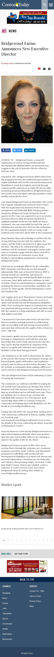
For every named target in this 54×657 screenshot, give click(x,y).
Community (7, 624)
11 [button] (47, 540)
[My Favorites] (39, 68)
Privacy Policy (35, 601)
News (13, 31)
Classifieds (7, 613)
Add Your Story (21, 553)
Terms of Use (35, 596)
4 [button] (17, 540)
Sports (5, 619)
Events (5, 603)
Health (5, 629)
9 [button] (39, 540)
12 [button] (52, 540)
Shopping (6, 593)
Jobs (5, 608)
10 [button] (43, 540)
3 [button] (12, 540)
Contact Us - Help (37, 591)
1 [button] (3, 540)
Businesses (7, 639)
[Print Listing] (44, 68)
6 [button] (25, 540)
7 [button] (30, 540)
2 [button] (8, 540)
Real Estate (7, 634)
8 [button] (34, 540)
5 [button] (21, 540)
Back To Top (27, 579)
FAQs (32, 606)
